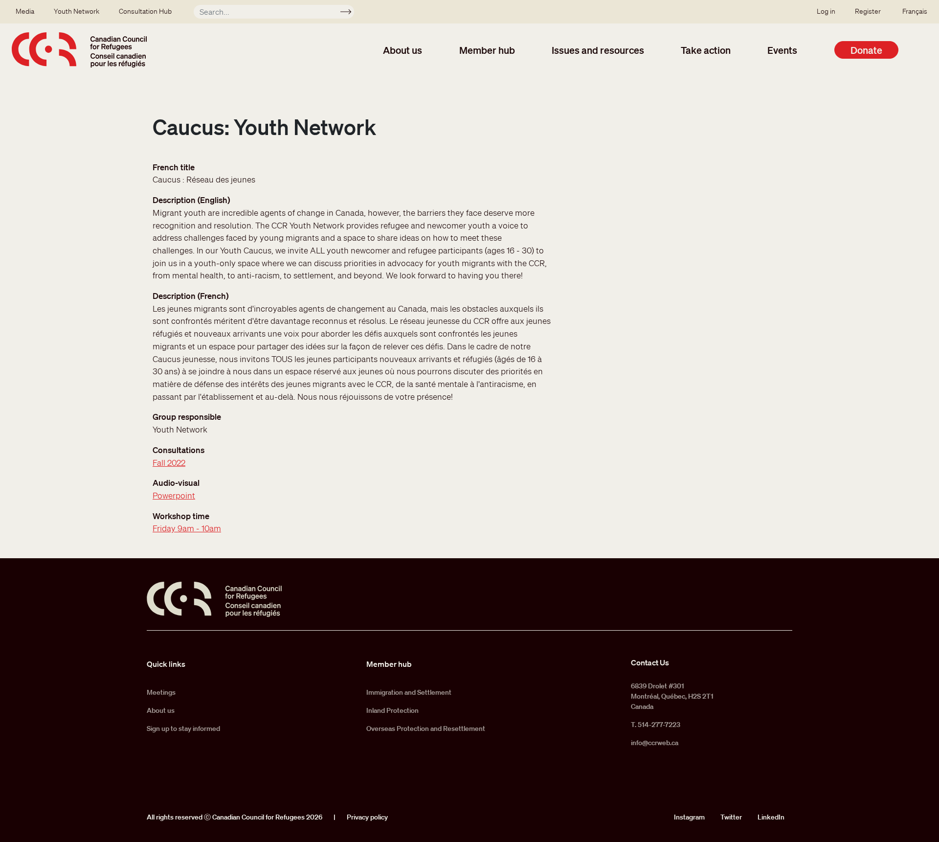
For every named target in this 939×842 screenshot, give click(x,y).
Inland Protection (392, 710)
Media (25, 11)
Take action (706, 50)
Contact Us (650, 662)
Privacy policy (367, 817)
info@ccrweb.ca (654, 742)
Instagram (689, 817)
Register (868, 11)
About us (402, 50)
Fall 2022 (169, 462)
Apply (350, 13)
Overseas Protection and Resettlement (425, 728)
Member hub (487, 50)
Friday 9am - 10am (187, 528)
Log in (826, 11)
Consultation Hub (145, 11)
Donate (866, 50)
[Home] (79, 50)
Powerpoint (174, 495)
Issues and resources (598, 50)
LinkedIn (771, 817)
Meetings (161, 692)
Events (782, 50)
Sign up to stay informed (183, 728)
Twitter (731, 817)
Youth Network (76, 11)
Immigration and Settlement (408, 692)
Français (914, 11)
